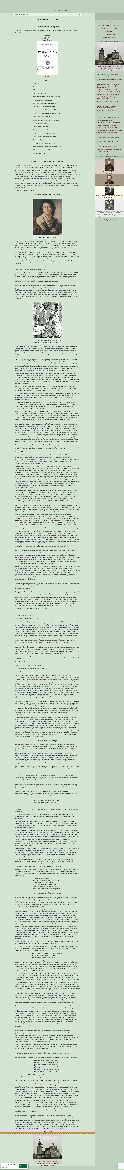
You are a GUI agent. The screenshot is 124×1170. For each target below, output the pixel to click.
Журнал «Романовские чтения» (107, 146)
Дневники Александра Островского (109, 122)
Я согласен (23, 1166)
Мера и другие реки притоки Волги (109, 132)
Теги (108, 155)
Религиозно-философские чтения (107, 141)
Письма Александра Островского (108, 125)
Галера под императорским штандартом (106, 106)
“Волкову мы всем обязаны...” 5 (43, 87)
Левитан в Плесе (107, 110)
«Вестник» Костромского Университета (109, 149)
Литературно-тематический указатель (109, 74)
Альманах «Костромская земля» (107, 144)
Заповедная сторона (107, 101)
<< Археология (109, 31)
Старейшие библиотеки (105, 120)
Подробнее (4, 1167)
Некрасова (101, 212)
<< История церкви (109, 34)
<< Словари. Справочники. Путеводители (109, 25)
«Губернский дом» (103, 151)
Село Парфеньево (101, 195)
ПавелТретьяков (103, 185)
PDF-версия (47, 76)
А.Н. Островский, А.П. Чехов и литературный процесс (108, 90)
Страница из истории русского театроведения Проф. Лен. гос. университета (109, 85)
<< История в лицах (109, 37)
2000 (108, 221)
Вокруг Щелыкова (108, 97)
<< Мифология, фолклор (109, 28)
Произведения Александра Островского (110, 130)
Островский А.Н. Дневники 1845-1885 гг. (110, 94)
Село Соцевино (46, 1161)
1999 (110, 76)
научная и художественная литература (109, 79)
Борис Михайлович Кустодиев (107, 127)
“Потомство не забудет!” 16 (41, 90)
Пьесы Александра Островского (109, 172)
